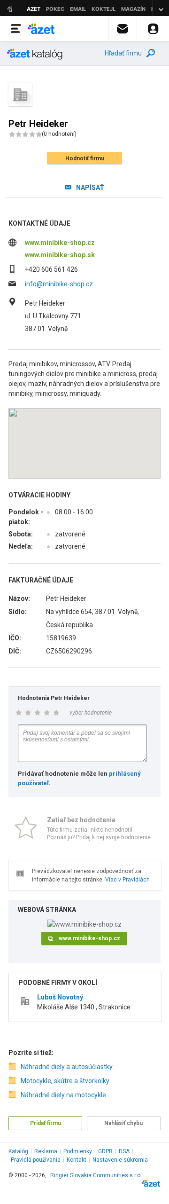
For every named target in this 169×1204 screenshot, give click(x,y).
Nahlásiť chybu (123, 1123)
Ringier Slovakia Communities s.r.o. (96, 1175)
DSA (124, 1151)
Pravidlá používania (36, 1160)
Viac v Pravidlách (127, 879)
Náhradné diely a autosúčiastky (67, 1066)
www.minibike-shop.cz (60, 242)
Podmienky (77, 1151)
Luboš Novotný (60, 997)
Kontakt (76, 1160)
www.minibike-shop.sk (60, 255)
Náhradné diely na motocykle (63, 1095)
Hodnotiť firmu (84, 158)
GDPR (105, 1151)
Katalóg (18, 1151)
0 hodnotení (59, 134)
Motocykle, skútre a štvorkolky (65, 1081)
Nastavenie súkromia (120, 1160)
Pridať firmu (45, 1123)
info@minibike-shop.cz (59, 284)
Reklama (45, 1151)
